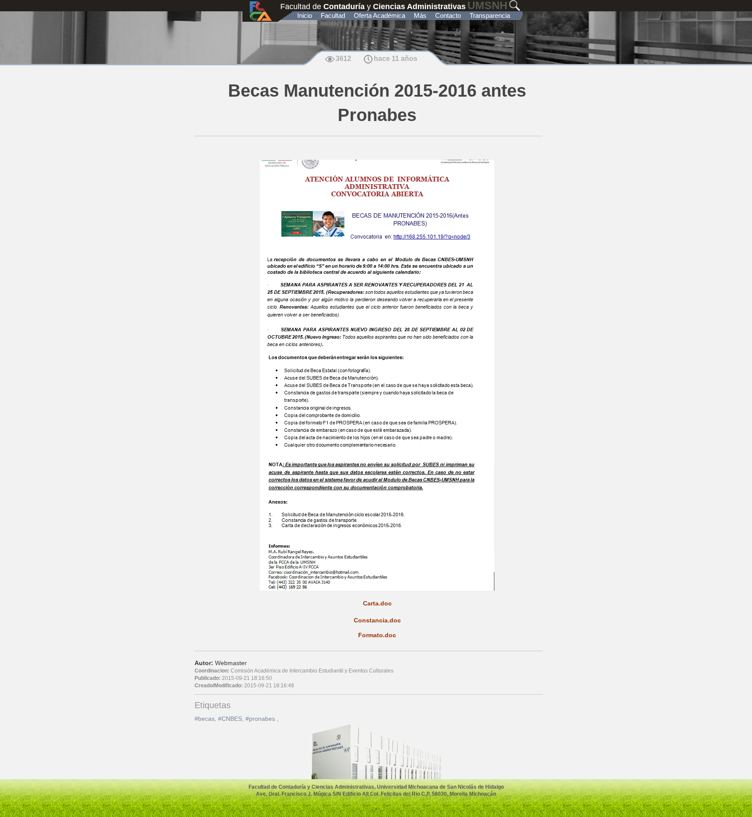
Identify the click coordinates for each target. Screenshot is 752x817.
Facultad (333, 15)
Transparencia (490, 15)
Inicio (304, 15)
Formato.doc (377, 635)
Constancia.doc (377, 620)
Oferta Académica (379, 15)
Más (420, 15)
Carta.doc (377, 603)
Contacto (448, 15)
